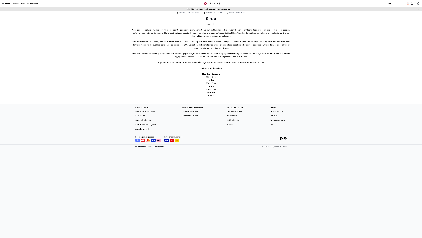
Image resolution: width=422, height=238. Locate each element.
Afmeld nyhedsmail (190, 115)
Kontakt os (140, 115)
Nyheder (16, 3)
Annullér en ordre (142, 129)
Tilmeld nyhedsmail (190, 111)
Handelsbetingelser (143, 120)
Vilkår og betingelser (156, 147)
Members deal (32, 3)
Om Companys (276, 111)
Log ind (230, 124)
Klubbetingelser (233, 120)
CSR (271, 124)
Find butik (274, 115)
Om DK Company (277, 120)
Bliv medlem (232, 115)
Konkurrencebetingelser (145, 124)
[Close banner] (418, 9)
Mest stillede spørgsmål (145, 111)
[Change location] (408, 3)
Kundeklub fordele (234, 111)
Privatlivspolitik (140, 147)
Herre (23, 3)
